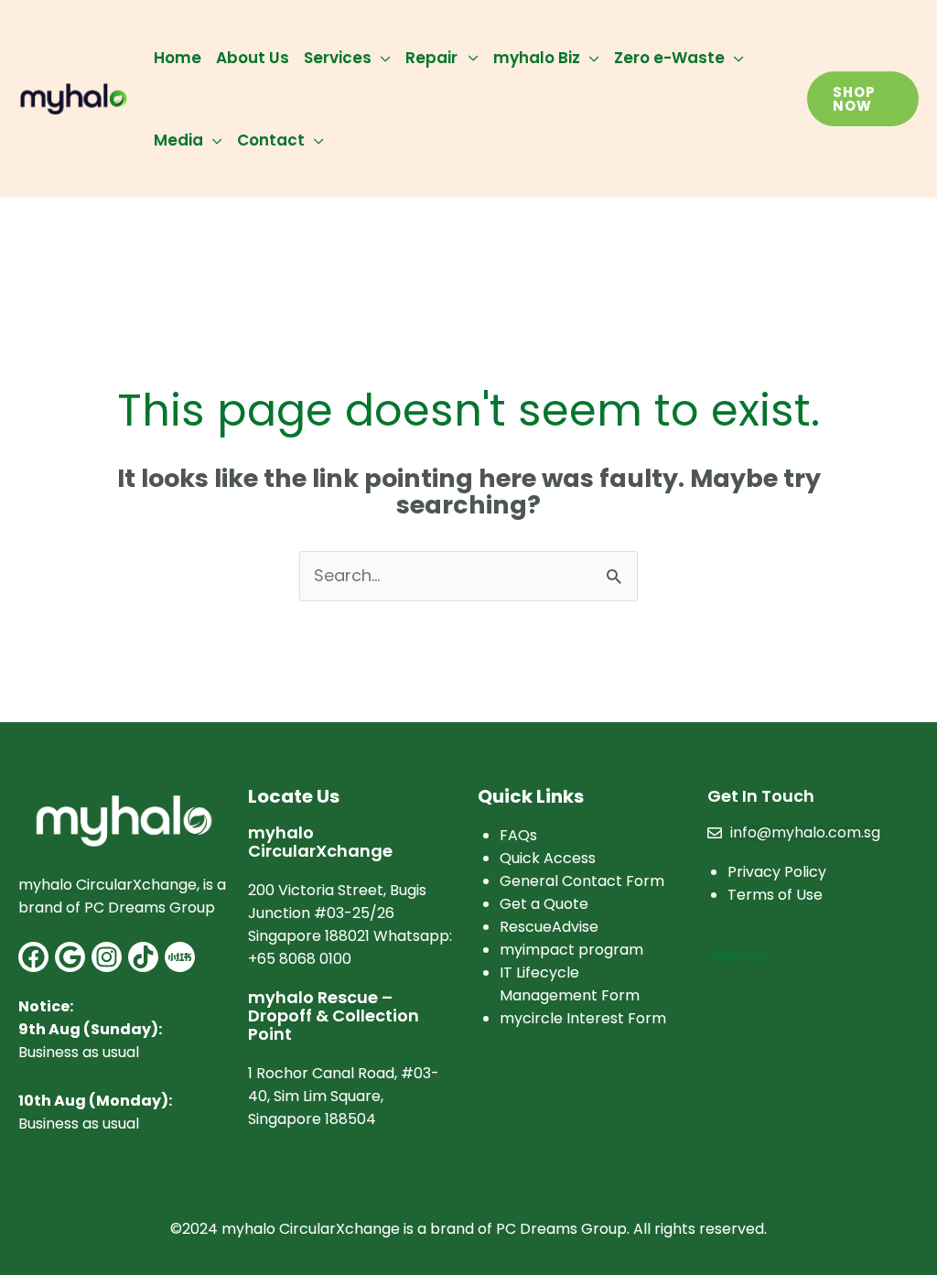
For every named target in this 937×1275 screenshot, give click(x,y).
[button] (863, 98)
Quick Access (548, 858)
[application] (381, 58)
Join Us (737, 955)
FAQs (518, 835)
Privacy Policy (776, 871)
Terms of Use (775, 894)
